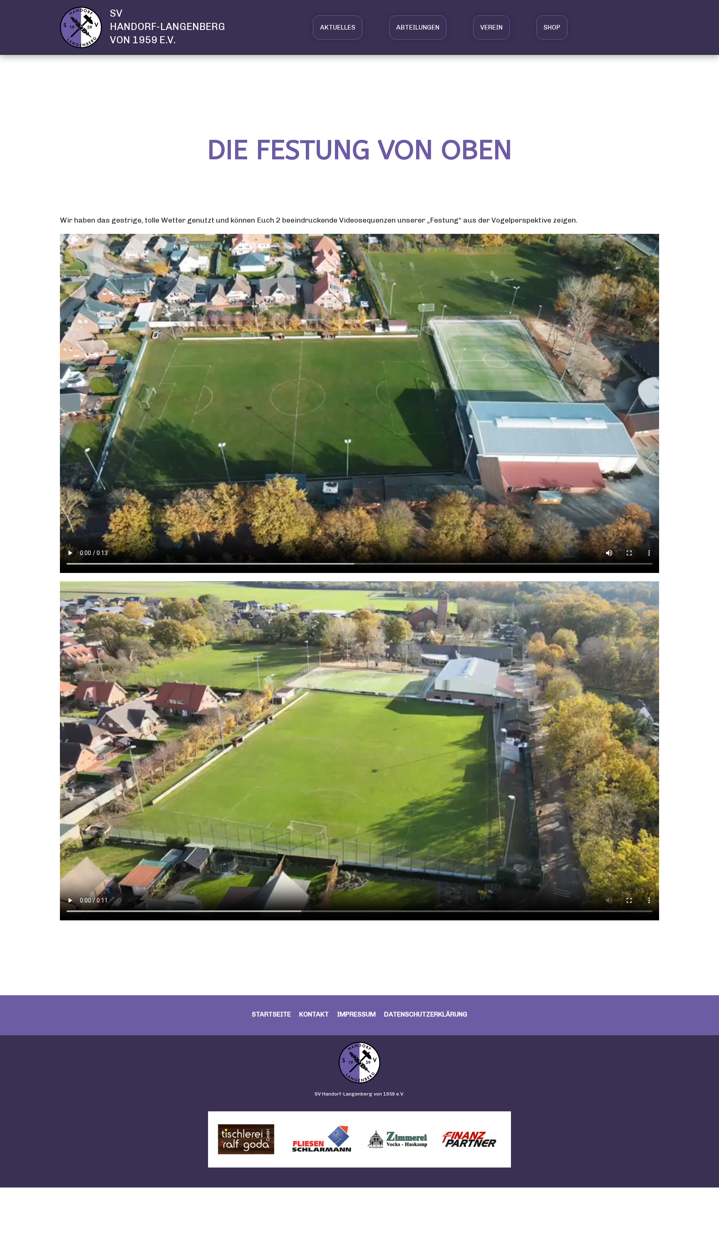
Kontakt (314, 1014)
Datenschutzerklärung (425, 1014)
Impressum (356, 1014)
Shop (551, 27)
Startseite (271, 1014)
